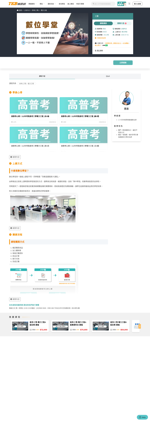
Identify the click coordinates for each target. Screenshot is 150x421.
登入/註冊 (137, 4)
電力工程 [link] (44, 10)
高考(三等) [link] (35, 10)
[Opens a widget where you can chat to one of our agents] (142, 417)
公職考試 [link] (27, 10)
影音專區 (62, 4)
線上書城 (71, 4)
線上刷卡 (98, 45)
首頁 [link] (20, 10)
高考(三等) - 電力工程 (26, 83)
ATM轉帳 (126, 43)
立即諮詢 (122, 63)
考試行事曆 (80, 4)
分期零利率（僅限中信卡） (113, 43)
